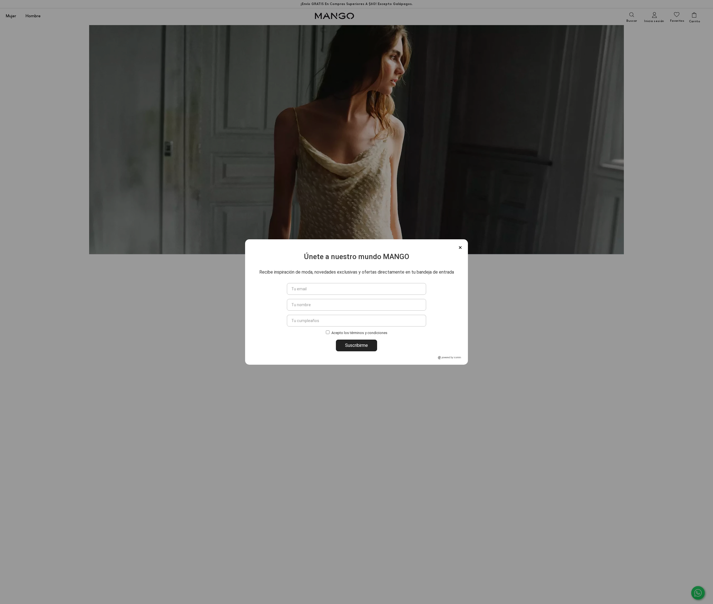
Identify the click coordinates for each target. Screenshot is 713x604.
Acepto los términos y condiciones (359, 333)
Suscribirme (356, 345)
